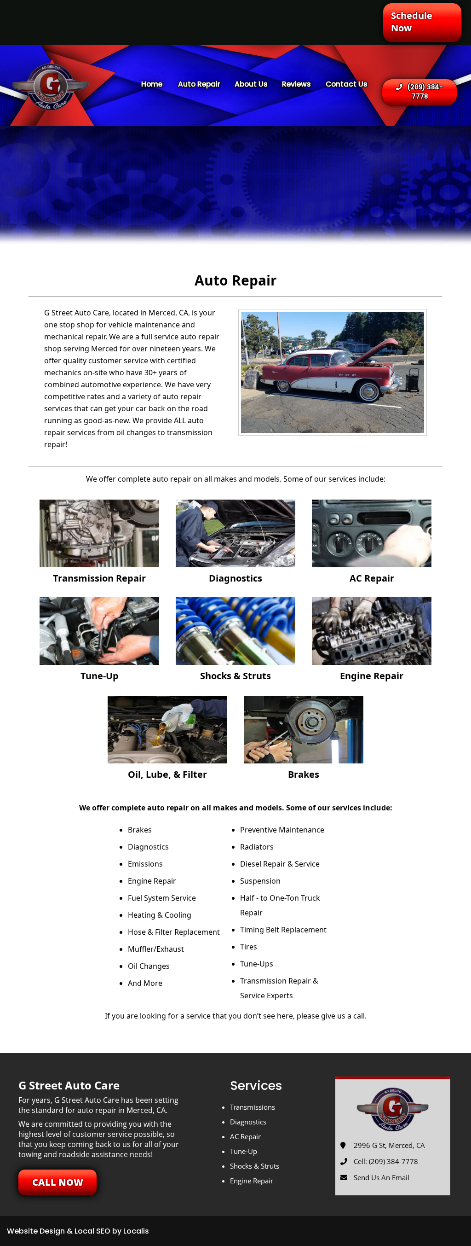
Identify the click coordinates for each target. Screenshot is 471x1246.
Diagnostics (248, 1121)
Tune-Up (243, 1151)
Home (151, 84)
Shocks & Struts (254, 1165)
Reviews (296, 84)
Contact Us (347, 84)
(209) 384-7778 (425, 92)
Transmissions (252, 1107)
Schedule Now (411, 21)
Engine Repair (251, 1180)
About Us (251, 84)
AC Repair (245, 1136)
